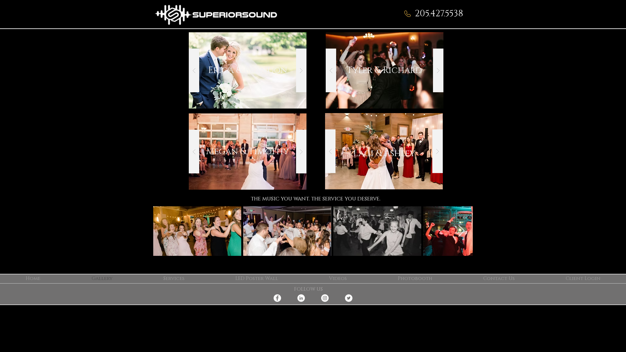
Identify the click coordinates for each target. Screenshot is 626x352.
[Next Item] (461, 231)
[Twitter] (348, 298)
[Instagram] (325, 298)
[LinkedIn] (301, 298)
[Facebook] (277, 298)
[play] (291, 37)
